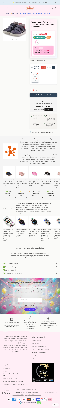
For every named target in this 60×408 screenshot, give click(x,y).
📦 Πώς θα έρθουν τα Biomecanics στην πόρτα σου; (34, 193)
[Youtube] (31, 305)
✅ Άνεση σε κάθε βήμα (10, 267)
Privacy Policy (35, 355)
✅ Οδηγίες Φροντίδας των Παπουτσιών (50, 193)
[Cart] (55, 8)
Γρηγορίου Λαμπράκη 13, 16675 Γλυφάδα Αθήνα (26, 392)
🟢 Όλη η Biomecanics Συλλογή (8, 193)
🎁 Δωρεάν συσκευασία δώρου (41, 90)
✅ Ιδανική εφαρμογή (9, 270)
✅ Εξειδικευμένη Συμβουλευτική (13, 273)
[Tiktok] (34, 305)
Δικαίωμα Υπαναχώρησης (39, 352)
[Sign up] (39, 299)
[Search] (7, 8)
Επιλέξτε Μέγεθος (36, 67)
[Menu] (4, 8)
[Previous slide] (3, 2)
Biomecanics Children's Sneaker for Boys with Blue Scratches (35, 13)
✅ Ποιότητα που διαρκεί (10, 263)
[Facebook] (26, 305)
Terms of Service (36, 340)
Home (7, 13)
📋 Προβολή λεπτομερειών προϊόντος (41, 132)
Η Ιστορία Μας (6, 368)
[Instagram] (29, 305)
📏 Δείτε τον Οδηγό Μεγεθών (37, 60)
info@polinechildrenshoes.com (33, 395)
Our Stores (5, 371)
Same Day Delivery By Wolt (10, 378)
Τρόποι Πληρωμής (37, 343)
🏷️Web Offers (14, 13)
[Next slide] (55, 2)
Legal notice (35, 358)
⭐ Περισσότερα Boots (20, 193)
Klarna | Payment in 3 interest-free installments (15, 384)
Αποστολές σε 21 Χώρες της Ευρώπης (13, 381)
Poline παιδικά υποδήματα (29, 389)
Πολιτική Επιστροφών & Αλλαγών (40, 349)
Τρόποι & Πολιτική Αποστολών (40, 346)
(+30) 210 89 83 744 (18, 395)
